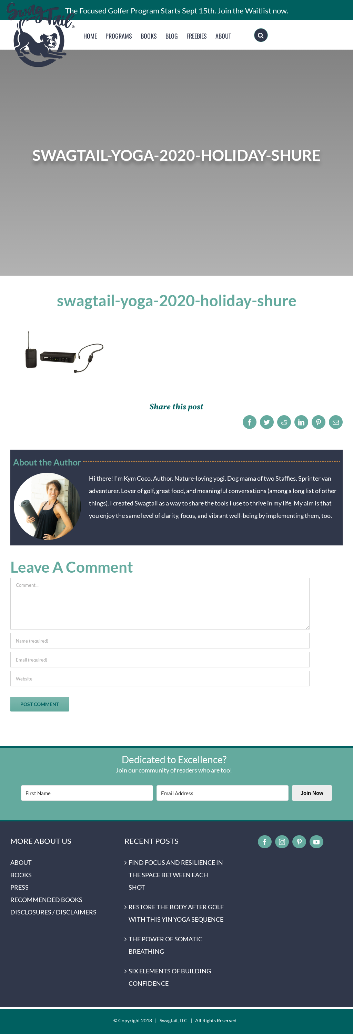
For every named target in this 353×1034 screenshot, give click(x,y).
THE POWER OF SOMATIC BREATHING (165, 945)
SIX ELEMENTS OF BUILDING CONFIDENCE (170, 977)
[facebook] (265, 841)
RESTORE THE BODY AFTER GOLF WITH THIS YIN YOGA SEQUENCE (176, 913)
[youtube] (316, 841)
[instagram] (282, 841)
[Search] (261, 35)
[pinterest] (299, 841)
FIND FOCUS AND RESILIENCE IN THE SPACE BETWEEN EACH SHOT (176, 875)
